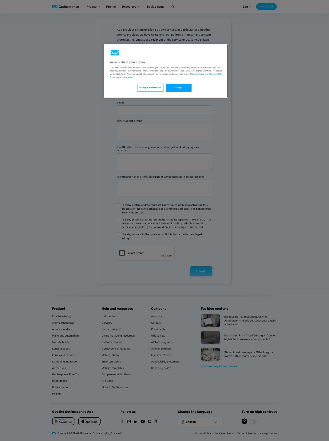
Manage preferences (150, 87)
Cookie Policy (197, 74)
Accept (178, 87)
